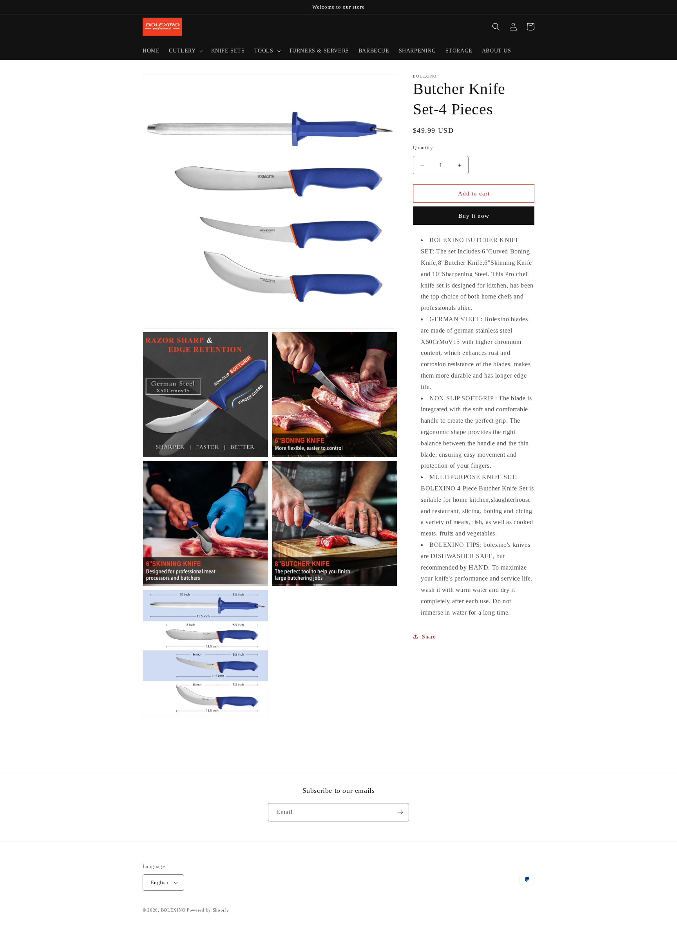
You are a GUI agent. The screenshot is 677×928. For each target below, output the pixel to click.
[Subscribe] (400, 812)
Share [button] (429, 637)
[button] (185, 51)
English (159, 882)
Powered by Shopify (208, 910)
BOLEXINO (173, 910)
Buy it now (473, 216)
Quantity (423, 147)
